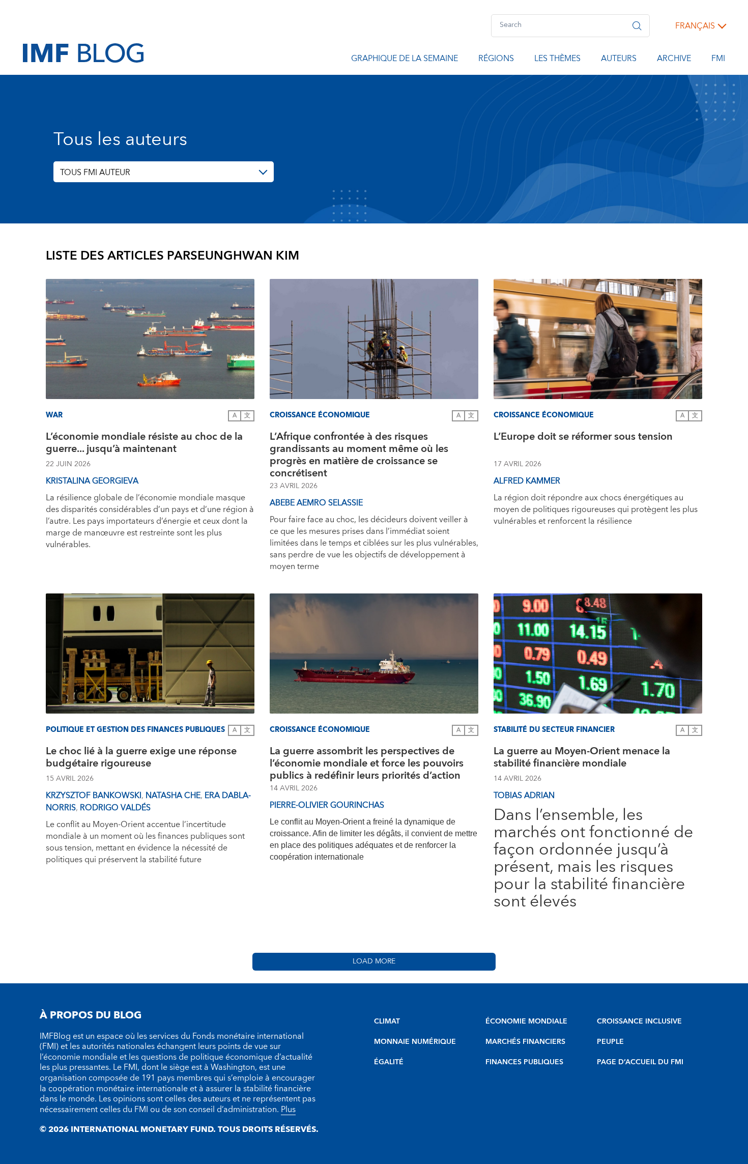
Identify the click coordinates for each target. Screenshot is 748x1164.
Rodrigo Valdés (115, 808)
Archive (674, 60)
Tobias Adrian (524, 795)
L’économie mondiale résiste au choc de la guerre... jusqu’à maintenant (144, 444)
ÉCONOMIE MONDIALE (526, 1021)
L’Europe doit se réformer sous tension (583, 438)
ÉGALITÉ (389, 1062)
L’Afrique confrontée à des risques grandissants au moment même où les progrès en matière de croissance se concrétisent (359, 455)
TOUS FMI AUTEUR (95, 172)
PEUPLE (610, 1042)
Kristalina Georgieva (92, 481)
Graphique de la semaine (404, 60)
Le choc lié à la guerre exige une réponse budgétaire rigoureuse (141, 758)
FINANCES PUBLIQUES (524, 1062)
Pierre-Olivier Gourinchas (327, 805)
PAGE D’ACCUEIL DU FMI (640, 1062)
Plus (288, 1109)
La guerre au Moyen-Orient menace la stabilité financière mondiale (582, 758)
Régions (496, 60)
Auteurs (619, 60)
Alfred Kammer (527, 481)
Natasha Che (173, 795)
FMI (718, 60)
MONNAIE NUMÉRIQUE (415, 1042)
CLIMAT (387, 1021)
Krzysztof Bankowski (93, 795)
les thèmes (557, 60)
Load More (374, 961)
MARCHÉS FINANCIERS (525, 1042)
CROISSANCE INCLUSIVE (639, 1021)
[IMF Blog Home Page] (83, 52)
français (695, 26)
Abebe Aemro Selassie (316, 503)
